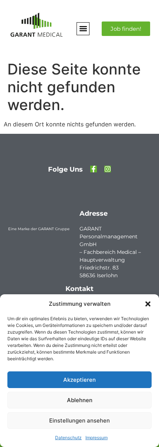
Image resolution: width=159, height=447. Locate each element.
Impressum (96, 437)
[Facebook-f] (93, 169)
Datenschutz (68, 437)
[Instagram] (107, 169)
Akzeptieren (79, 379)
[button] (148, 304)
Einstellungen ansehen (79, 420)
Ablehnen (79, 400)
